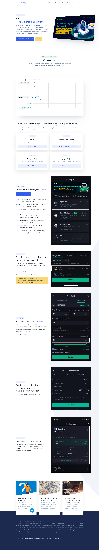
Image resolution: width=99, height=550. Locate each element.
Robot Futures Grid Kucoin (31, 166)
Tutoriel (38, 38)
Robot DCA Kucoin (31, 146)
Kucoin (43, 189)
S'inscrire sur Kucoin (22, 194)
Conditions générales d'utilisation (31, 538)
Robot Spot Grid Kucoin (66, 166)
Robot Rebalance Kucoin (65, 146)
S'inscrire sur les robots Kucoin (25, 38)
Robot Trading (21, 3)
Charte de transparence (52, 538)
